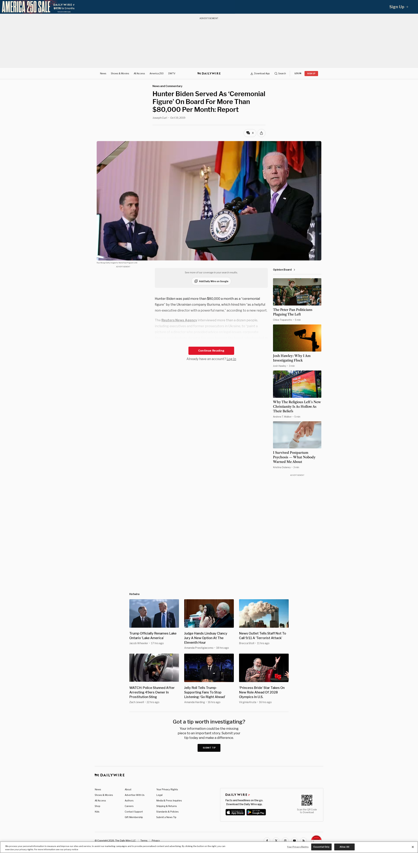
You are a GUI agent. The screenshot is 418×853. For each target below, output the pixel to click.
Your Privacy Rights (167, 789)
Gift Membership (134, 817)
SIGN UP (311, 73)
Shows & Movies (120, 73)
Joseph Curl (160, 117)
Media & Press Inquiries (169, 800)
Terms (143, 840)
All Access (139, 73)
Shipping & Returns (166, 806)
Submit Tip (209, 748)
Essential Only (321, 846)
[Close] (412, 847)
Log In (231, 359)
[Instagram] (285, 840)
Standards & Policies (167, 811)
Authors (129, 800)
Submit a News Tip (166, 817)
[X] (276, 840)
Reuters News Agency (179, 320)
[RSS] (303, 840)
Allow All (344, 846)
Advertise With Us (135, 795)
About (128, 789)
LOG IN (298, 73)
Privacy (156, 840)
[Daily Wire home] (209, 73)
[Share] (261, 133)
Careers (129, 806)
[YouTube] (294, 840)
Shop (97, 806)
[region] (209, 847)
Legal (159, 795)
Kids (97, 811)
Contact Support (134, 811)
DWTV (171, 73)
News (103, 73)
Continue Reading (211, 350)
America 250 (157, 73)
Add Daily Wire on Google (213, 281)
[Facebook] (267, 840)
